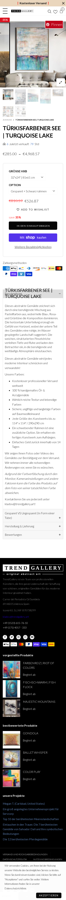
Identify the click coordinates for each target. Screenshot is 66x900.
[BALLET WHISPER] (11, 759)
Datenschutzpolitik (15, 859)
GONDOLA (30, 733)
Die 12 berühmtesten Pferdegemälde (25, 839)
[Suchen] (49, 11)
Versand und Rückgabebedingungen (25, 854)
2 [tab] (24, 84)
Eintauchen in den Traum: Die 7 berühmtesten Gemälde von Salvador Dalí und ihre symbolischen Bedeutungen (33, 829)
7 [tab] (46, 84)
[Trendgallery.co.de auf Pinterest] (18, 637)
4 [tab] (33, 84)
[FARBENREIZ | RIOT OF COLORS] (11, 669)
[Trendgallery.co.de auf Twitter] (12, 637)
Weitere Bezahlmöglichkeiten (33, 247)
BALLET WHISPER (35, 752)
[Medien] (60, 82)
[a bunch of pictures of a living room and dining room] (8, 111)
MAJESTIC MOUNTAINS (39, 701)
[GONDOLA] (11, 739)
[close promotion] (63, 3)
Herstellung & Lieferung (19, 526)
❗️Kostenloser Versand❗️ (33, 3)
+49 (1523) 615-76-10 (15, 622)
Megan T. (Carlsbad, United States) (24, 803)
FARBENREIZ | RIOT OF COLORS (38, 665)
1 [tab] (20, 84)
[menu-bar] (6, 11)
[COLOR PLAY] (11, 778)
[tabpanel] (33, 54)
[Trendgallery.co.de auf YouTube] (32, 637)
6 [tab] (42, 84)
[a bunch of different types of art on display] (20, 111)
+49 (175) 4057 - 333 (15, 627)
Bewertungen (13, 534)
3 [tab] (29, 84)
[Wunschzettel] (55, 11)
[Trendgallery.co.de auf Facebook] (5, 637)
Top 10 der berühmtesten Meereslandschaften (31, 819)
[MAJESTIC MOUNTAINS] (11, 708)
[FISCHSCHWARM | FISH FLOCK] (11, 689)
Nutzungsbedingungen (47, 859)
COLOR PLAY (31, 771)
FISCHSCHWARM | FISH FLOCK (39, 685)
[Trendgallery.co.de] (22, 11)
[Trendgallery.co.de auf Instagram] (25, 637)
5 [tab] (37, 84)
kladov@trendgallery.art (16, 616)
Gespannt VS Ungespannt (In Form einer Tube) (30, 515)
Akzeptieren (48, 895)
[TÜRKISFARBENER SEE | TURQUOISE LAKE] (58, 92)
